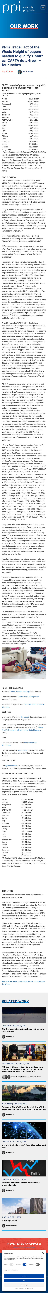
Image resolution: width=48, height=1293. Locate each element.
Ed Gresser (28, 71)
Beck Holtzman (11, 1226)
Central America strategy (20, 692)
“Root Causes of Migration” (28, 697)
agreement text (11, 766)
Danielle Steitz (36, 1077)
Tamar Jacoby (16, 1077)
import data (22, 750)
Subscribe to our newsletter (24, 1248)
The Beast (24, 717)
